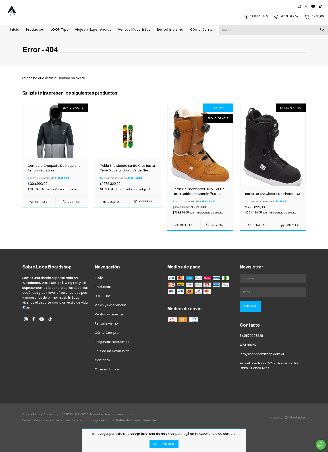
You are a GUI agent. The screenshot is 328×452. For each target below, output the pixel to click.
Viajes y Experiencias (93, 29)
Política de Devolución (112, 351)
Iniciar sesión (289, 16)
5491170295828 (251, 336)
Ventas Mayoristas (134, 29)
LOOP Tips (59, 29)
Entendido (164, 444)
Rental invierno (170, 29)
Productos (35, 29)
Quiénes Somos (107, 369)
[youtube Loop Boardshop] (313, 6)
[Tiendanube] (288, 418)
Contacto (102, 360)
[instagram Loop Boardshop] (299, 6)
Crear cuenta (259, 16)
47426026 (248, 345)
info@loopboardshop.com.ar (262, 354)
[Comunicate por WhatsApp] (321, 445)
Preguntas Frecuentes (112, 342)
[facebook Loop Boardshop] (306, 6)
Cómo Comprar (204, 29)
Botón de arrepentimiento (136, 420)
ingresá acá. (101, 420)
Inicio (14, 29)
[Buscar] (322, 30)
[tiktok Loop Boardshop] (320, 6)
